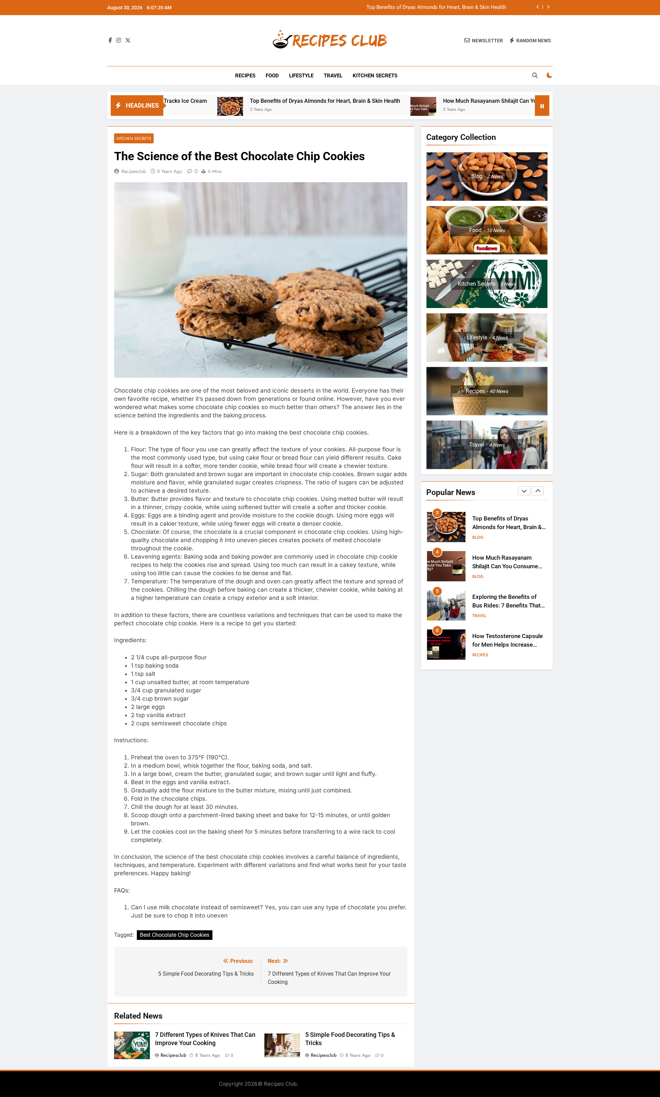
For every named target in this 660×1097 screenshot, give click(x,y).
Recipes (245, 76)
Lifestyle (301, 76)
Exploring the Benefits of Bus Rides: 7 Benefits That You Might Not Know (506, 605)
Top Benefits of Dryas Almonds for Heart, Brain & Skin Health (436, 7)
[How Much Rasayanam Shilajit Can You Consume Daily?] (371, 110)
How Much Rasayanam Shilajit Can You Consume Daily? (460, 101)
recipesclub (133, 171)
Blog (478, 537)
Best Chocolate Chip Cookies (174, 935)
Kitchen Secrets (375, 76)
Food (272, 76)
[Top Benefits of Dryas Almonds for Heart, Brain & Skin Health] (178, 110)
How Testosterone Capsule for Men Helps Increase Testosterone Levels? (507, 645)
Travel (333, 76)
